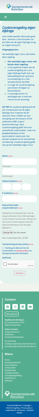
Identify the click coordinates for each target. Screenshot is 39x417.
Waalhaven (9, 334)
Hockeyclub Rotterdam (14, 337)
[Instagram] (15, 306)
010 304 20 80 (10, 341)
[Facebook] (7, 306)
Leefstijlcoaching (12, 373)
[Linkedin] (22, 306)
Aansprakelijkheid (14, 405)
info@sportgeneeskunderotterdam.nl (20, 344)
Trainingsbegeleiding (13, 375)
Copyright (27, 405)
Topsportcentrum (12, 332)
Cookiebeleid (10, 410)
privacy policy (22, 251)
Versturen (19, 273)
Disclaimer (21, 410)
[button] (5, 17)
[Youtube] (30, 306)
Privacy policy (26, 408)
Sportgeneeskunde (12, 362)
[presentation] (18, 264)
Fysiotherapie (10, 370)
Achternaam (7, 176)
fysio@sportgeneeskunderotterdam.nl (20, 346)
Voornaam (6, 166)
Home (7, 360)
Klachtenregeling (13, 408)
